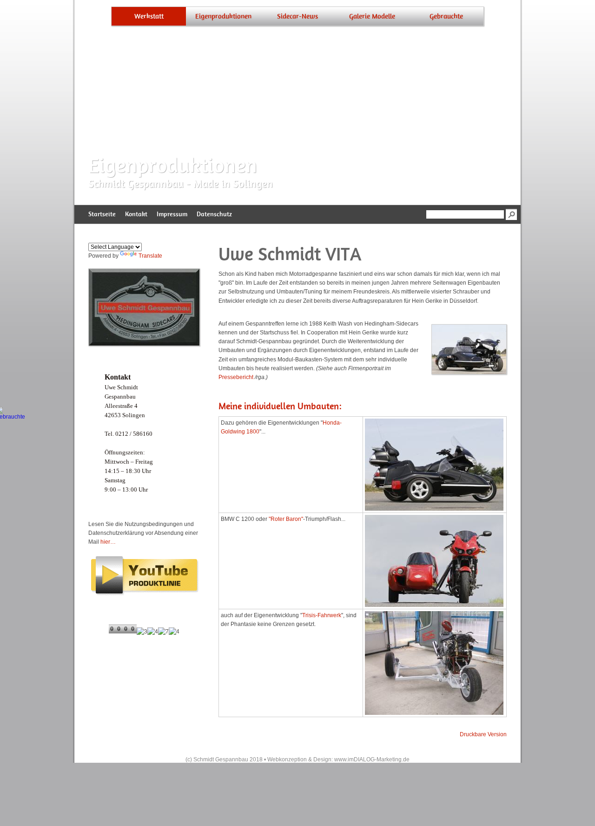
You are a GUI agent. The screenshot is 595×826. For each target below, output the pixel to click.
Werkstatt (149, 16)
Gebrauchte (446, 16)
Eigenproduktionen (223, 16)
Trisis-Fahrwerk (321, 615)
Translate (150, 256)
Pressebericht (235, 377)
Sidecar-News (297, 16)
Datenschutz (214, 214)
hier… (108, 542)
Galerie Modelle (372, 16)
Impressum (172, 214)
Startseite (102, 214)
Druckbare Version (483, 734)
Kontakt (136, 214)
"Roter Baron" (286, 519)
